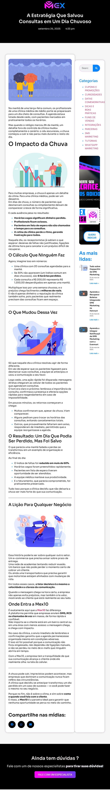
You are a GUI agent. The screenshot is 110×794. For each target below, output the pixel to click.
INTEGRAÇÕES (93, 124)
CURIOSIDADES (93, 94)
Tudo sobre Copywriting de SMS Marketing (96, 270)
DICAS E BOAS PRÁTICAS (90, 110)
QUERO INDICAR (92, 236)
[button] (12, 724)
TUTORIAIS (91, 140)
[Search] (96, 68)
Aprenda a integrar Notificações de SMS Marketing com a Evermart (96, 336)
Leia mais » (94, 283)
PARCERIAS (91, 129)
